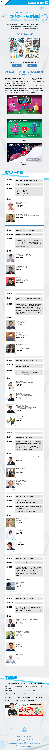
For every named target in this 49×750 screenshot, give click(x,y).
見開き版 (17, 65)
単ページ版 (32, 65)
